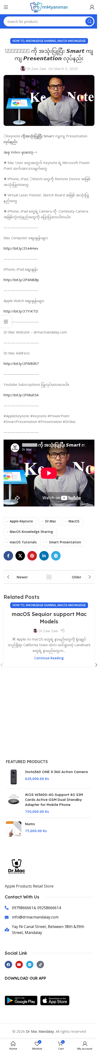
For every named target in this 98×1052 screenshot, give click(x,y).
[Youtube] (19, 964)
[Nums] (13, 829)
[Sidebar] (6, 322)
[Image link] (22, 999)
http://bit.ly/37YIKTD (21, 311)
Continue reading (49, 658)
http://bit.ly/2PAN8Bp (21, 279)
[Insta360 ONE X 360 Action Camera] (13, 777)
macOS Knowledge (72, 41)
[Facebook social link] (8, 556)
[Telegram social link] (56, 556)
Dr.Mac (50, 521)
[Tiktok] (40, 964)
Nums (30, 824)
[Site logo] (49, 6)
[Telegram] (30, 964)
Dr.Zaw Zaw (36, 68)
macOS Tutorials (23, 542)
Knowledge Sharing (41, 41)
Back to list (49, 577)
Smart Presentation (65, 542)
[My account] (92, 7)
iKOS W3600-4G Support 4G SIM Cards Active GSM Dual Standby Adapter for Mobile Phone (54, 799)
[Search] (89, 21)
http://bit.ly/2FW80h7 (21, 363)
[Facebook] (8, 964)
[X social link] (20, 556)
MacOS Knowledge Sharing (31, 532)
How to (18, 41)
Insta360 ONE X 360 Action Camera (56, 771)
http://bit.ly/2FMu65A (21, 394)
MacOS (74, 521)
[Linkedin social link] (44, 556)
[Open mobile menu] (6, 7)
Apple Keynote (21, 521)
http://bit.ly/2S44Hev (21, 248)
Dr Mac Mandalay (40, 1031)
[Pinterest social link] (32, 556)
